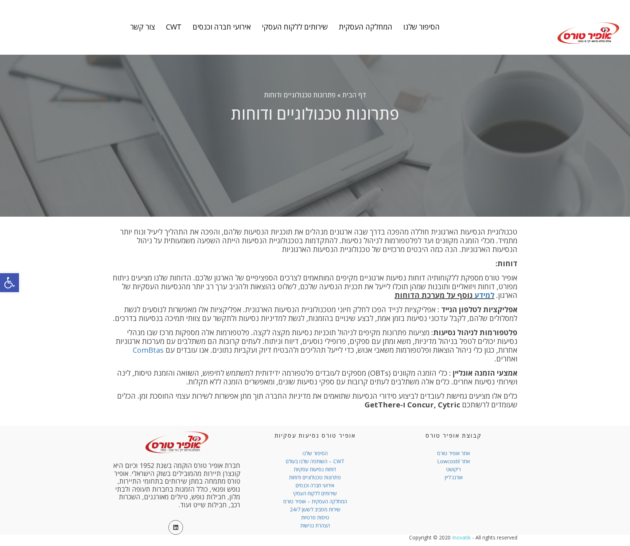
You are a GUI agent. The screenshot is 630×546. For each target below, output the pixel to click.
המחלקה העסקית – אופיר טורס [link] (315, 501)
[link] (9, 282)
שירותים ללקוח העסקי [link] (315, 493)
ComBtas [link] (149, 350)
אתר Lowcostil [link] (453, 461)
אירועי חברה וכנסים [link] (315, 485)
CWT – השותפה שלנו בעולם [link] (315, 461)
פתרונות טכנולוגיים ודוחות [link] (315, 477)
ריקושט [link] (453, 469)
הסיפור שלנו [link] (315, 453)
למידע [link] (483, 295)
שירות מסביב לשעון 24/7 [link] (315, 509)
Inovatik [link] (461, 537)
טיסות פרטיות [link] (315, 517)
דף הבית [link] (354, 94)
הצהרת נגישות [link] (315, 525)
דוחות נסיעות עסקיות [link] (315, 469)
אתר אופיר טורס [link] (453, 453)
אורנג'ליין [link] (454, 477)
